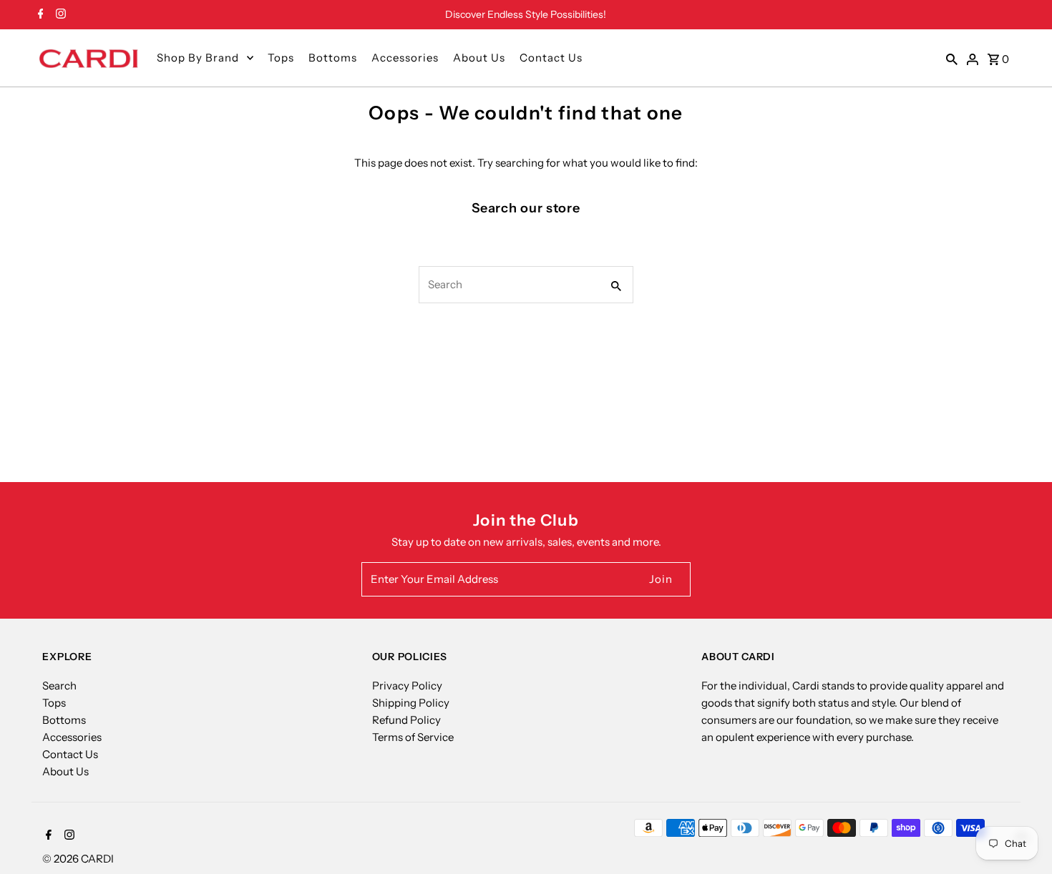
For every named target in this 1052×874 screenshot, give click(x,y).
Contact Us (551, 57)
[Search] (952, 57)
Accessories (405, 57)
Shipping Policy (410, 702)
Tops (281, 57)
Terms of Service (413, 737)
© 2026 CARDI (78, 858)
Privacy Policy (407, 685)
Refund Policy (406, 720)
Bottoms (332, 57)
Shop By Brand (198, 57)
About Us (479, 57)
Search (59, 685)
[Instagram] (59, 15)
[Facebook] (39, 15)
